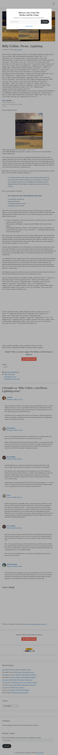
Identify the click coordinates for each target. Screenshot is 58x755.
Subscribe (45, 21)
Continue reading (29, 26)
